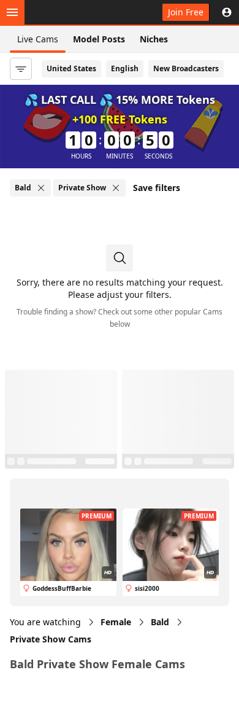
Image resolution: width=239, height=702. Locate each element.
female (116, 622)
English (124, 68)
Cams (50, 639)
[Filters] (21, 69)
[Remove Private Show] (115, 188)
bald (160, 622)
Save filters (156, 187)
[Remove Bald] (41, 188)
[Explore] (12, 12)
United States (71, 68)
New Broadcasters (186, 68)
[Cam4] (66, 12)
